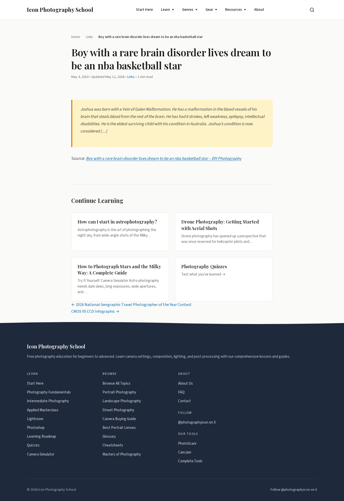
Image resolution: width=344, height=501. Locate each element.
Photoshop (36, 427)
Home (75, 36)
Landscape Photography (121, 401)
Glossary (109, 436)
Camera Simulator (40, 454)
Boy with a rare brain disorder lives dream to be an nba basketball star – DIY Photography (163, 158)
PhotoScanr (187, 443)
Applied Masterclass (42, 410)
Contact (184, 401)
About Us (185, 383)
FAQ (181, 392)
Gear (209, 9)
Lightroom (35, 419)
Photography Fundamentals (49, 392)
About (259, 9)
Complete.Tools (190, 461)
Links (89, 36)
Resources (233, 9)
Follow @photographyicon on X (293, 489)
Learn (165, 9)
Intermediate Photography (48, 401)
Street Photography (118, 410)
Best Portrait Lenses (119, 427)
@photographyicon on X (197, 422)
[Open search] (312, 10)
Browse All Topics (116, 383)
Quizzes (33, 445)
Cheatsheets (112, 445)
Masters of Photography (121, 454)
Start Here (144, 9)
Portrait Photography (119, 392)
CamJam (184, 452)
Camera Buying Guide (119, 419)
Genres (187, 9)
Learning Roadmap (41, 436)
